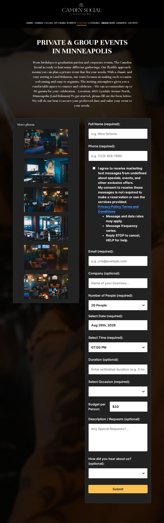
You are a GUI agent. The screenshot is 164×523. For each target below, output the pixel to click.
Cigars (48, 23)
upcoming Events (65, 23)
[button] (46, 141)
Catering (94, 23)
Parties (82, 23)
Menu (30, 23)
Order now (108, 23)
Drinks (39, 23)
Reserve (121, 23)
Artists (132, 23)
